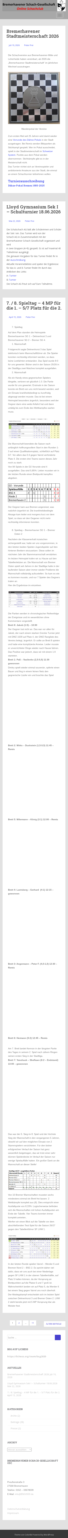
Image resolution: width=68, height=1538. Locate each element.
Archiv (14, 1415)
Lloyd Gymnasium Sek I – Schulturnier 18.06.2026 (33, 209)
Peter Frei (28, 45)
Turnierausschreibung (26, 181)
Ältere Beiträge (54, 1324)
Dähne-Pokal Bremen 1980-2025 (26, 185)
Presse (14, 1428)
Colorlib (28, 1534)
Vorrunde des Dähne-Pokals (27, 140)
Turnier (12, 275)
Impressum (13, 1513)
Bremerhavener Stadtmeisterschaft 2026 (32, 33)
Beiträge (15, 1422)
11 (33, 1323)
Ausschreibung (17, 259)
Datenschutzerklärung (18, 1508)
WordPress (49, 1534)
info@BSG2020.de (24, 1494)
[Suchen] (58, 1337)
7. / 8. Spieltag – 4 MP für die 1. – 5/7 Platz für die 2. (34, 305)
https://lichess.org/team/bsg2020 (26, 1356)
